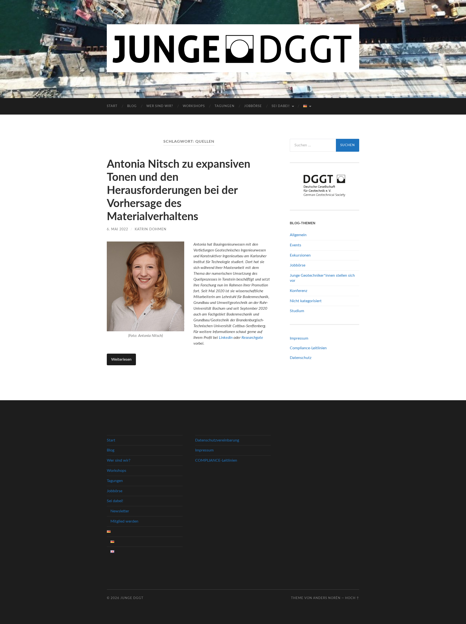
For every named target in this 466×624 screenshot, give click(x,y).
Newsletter (119, 511)
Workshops (194, 106)
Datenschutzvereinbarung (217, 440)
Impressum (299, 338)
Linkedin (226, 338)
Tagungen (224, 106)
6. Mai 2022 (117, 229)
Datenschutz (300, 358)
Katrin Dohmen (150, 229)
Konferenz (298, 291)
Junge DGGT (131, 598)
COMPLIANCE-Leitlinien (216, 460)
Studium (297, 311)
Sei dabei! (281, 106)
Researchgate (252, 338)
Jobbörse (253, 106)
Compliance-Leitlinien (308, 348)
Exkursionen (300, 255)
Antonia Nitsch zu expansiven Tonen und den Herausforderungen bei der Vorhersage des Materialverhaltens (178, 190)
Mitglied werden (124, 521)
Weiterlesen (121, 359)
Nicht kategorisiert (306, 301)
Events (295, 245)
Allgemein (298, 235)
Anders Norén (327, 598)
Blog (132, 106)
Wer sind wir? (159, 106)
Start (112, 106)
